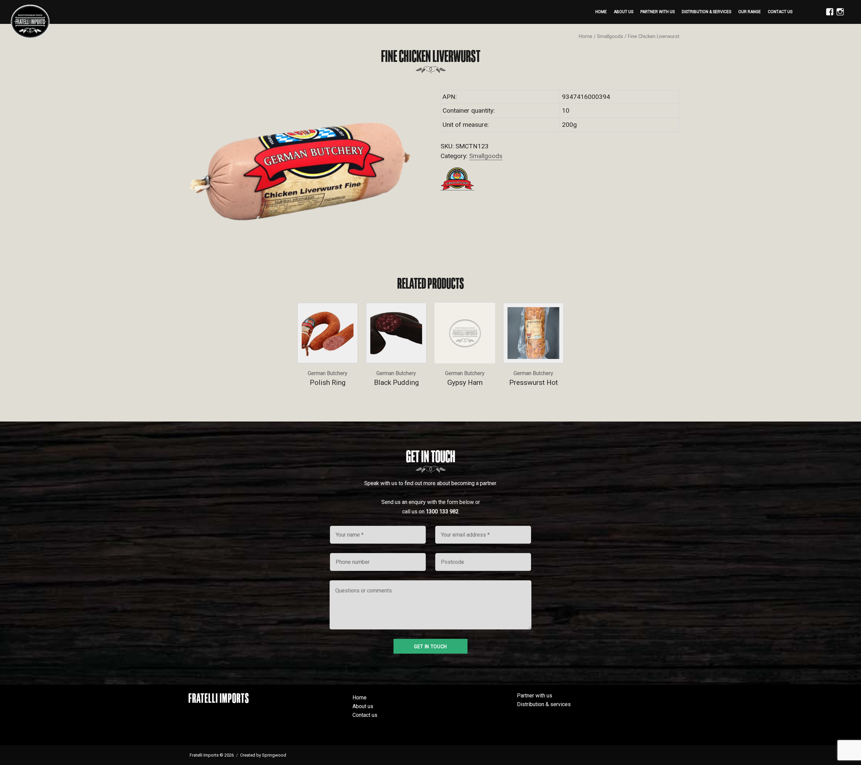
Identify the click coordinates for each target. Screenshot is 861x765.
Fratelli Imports (218, 698)
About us (623, 11)
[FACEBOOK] (828, 15)
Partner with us (657, 11)
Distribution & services (706, 11)
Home (601, 11)
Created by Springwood (263, 755)
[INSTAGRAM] (838, 15)
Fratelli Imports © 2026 (212, 755)
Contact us (780, 11)
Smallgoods (610, 36)
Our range (749, 11)
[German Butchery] (457, 179)
